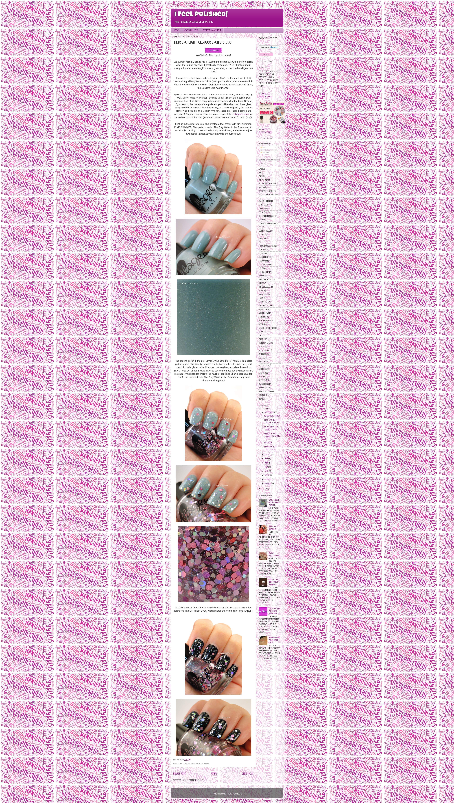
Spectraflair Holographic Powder (274, 502)
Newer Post (179, 773)
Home (176, 30)
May (266, 467)
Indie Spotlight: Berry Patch (270, 448)
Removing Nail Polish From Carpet (274, 640)
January (268, 483)
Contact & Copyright (212, 30)
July (266, 459)
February (268, 479)
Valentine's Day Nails (273, 527)
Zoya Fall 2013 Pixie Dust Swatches (274, 611)
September (269, 412)
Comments (266, 152)
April (266, 471)
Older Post (248, 773)
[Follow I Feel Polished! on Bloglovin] (269, 48)
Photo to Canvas (265, 96)
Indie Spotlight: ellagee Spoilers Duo (272, 436)
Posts (264, 147)
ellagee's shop (241, 114)
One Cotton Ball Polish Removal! (273, 582)
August (267, 454)
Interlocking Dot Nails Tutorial (271, 427)
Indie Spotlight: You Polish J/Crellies (272, 421)
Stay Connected (191, 30)
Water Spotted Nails (274, 554)
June (266, 463)
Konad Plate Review (272, 416)
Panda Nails (268, 442)
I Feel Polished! (201, 15)
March (267, 475)
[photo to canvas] (262, 94)
